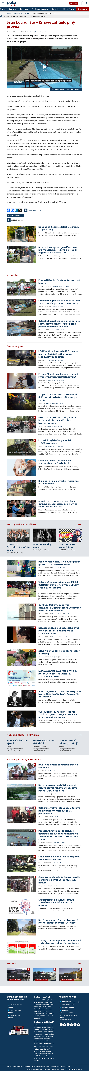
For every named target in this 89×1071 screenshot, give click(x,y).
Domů (9, 13)
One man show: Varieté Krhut (67, 546)
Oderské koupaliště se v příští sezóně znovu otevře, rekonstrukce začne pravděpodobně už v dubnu (59, 323)
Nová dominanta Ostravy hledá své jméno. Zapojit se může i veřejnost (58, 921)
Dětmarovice (56, 591)
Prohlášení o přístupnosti (51, 1069)
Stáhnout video (73, 89)
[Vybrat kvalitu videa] (80, 89)
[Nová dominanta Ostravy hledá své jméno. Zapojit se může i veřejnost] (21, 927)
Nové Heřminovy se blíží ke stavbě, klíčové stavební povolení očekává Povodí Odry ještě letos (57, 788)
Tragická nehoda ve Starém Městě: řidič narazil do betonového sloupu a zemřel (58, 397)
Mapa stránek (78, 1069)
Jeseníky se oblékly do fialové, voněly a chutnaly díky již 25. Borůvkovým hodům (59, 880)
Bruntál (47, 771)
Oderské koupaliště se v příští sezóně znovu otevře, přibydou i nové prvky (59, 302)
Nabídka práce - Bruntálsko (23, 735)
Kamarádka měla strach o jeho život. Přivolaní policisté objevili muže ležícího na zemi (58, 630)
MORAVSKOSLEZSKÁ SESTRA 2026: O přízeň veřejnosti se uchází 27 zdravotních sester (57, 674)
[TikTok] (71, 1024)
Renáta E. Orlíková (62, 794)
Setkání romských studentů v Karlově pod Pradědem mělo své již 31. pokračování (59, 810)
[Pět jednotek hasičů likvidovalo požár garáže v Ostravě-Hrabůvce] (21, 568)
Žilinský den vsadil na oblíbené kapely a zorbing (59, 652)
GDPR (62, 1069)
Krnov (27, 13)
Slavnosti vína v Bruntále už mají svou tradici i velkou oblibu (59, 858)
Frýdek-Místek (50, 380)
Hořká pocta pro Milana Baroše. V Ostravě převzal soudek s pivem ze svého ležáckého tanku (57, 504)
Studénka (55, 286)
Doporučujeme (15, 346)
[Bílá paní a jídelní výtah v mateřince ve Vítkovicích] (21, 488)
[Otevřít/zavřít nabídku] (3, 3)
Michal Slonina (60, 307)
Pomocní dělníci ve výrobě (17, 742)
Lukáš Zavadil (59, 403)
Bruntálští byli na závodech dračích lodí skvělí (58, 766)
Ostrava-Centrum (57, 614)
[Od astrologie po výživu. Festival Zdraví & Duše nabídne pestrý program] (21, 906)
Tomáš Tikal (60, 380)
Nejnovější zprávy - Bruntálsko (24, 759)
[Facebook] (61, 1024)
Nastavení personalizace (34, 1069)
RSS (69, 1069)
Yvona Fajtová (40, 32)
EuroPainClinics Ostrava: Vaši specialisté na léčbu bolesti (54, 462)
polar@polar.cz (68, 1007)
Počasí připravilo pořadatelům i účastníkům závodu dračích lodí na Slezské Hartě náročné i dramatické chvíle (58, 835)
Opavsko (55, 9)
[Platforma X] (68, 1024)
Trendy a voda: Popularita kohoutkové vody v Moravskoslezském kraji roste (59, 942)
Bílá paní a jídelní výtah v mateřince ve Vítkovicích (58, 482)
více (80, 524)
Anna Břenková (58, 360)
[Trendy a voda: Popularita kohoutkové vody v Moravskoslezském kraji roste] (21, 947)
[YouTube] (78, 1024)
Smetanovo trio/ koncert (42, 546)
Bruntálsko (82, 9)
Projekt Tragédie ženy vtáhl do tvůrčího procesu (55, 442)
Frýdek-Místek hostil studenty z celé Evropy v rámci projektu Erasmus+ (58, 375)
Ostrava (12, 9)
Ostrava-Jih (55, 568)
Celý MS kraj (49, 360)
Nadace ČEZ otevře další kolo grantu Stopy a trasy (58, 228)
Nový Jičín (55, 657)
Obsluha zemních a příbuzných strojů (69, 742)
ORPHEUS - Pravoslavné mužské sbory (18, 547)
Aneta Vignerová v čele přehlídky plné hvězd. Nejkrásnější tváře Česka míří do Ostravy (59, 694)
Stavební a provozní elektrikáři (44, 742)
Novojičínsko (68, 9)
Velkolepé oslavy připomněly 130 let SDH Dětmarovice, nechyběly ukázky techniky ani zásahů (58, 585)
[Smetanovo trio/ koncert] (44, 535)
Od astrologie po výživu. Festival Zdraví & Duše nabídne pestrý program (56, 902)
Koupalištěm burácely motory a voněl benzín (59, 282)
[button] (44, 220)
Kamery (11, 963)
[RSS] (75, 1024)
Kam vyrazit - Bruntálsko (21, 524)
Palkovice (50, 426)
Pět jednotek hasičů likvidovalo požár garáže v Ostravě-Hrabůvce (59, 563)
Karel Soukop (54, 771)
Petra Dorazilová (64, 286)
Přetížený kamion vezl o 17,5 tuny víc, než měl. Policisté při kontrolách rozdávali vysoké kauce (58, 354)
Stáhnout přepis (58, 89)
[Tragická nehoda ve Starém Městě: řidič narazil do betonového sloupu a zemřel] (21, 401)
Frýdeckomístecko (40, 9)
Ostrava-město (57, 637)
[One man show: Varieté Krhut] (70, 535)
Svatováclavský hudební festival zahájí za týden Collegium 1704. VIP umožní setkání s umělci (57, 714)
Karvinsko (24, 9)
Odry (54, 307)
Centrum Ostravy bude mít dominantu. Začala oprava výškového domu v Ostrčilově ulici (59, 607)
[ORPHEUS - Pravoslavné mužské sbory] (18, 535)
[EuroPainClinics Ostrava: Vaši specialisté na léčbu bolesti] (21, 467)
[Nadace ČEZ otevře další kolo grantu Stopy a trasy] (21, 234)
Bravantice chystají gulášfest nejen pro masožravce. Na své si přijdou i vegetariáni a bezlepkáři (58, 250)
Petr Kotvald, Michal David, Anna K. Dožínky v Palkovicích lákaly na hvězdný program (57, 420)
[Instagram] (64, 1024)
